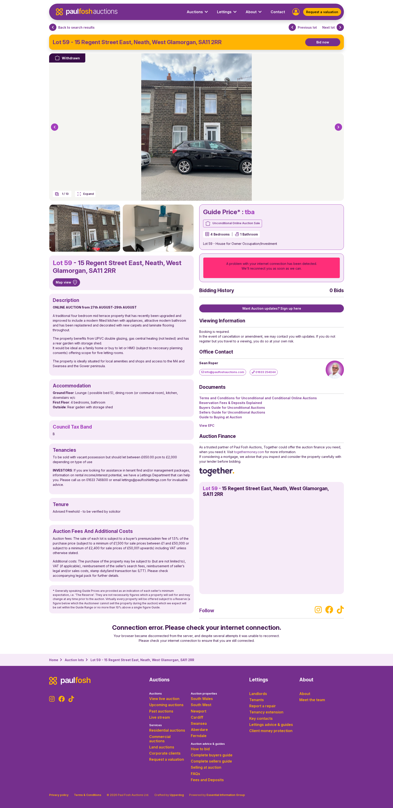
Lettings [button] (224, 12)
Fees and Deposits (207, 780)
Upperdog (177, 795)
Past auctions (161, 711)
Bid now (322, 42)
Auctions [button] (195, 12)
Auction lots (74, 660)
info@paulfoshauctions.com (224, 372)
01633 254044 (265, 372)
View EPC (206, 425)
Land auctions (161, 747)
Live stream (159, 717)
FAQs (195, 773)
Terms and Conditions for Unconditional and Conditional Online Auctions (258, 398)
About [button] (251, 12)
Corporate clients (165, 753)
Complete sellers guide (211, 761)
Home (53, 660)
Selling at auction (206, 767)
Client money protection (270, 730)
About (304, 693)
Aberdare (199, 729)
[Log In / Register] (296, 11)
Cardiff (197, 717)
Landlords (258, 693)
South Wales (202, 698)
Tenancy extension (266, 712)
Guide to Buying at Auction (220, 417)
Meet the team (312, 700)
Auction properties (204, 693)
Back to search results (76, 27)
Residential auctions (167, 730)
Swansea (199, 723)
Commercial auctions (160, 738)
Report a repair (262, 706)
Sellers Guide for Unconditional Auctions (232, 412)
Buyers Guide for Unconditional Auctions (232, 407)
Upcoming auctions (166, 705)
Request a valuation (322, 12)
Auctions (155, 693)
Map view (63, 282)
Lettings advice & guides (271, 724)
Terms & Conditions (87, 795)
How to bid (200, 749)
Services (155, 725)
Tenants (256, 700)
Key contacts (261, 718)
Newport (198, 711)
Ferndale (199, 735)
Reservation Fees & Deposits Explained (230, 403)
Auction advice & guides (208, 743)
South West (201, 705)
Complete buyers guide (211, 755)
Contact (278, 12)
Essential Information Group (226, 795)
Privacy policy (58, 795)
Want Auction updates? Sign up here (271, 308)
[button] (54, 127)
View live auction (164, 698)
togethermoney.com (249, 452)
